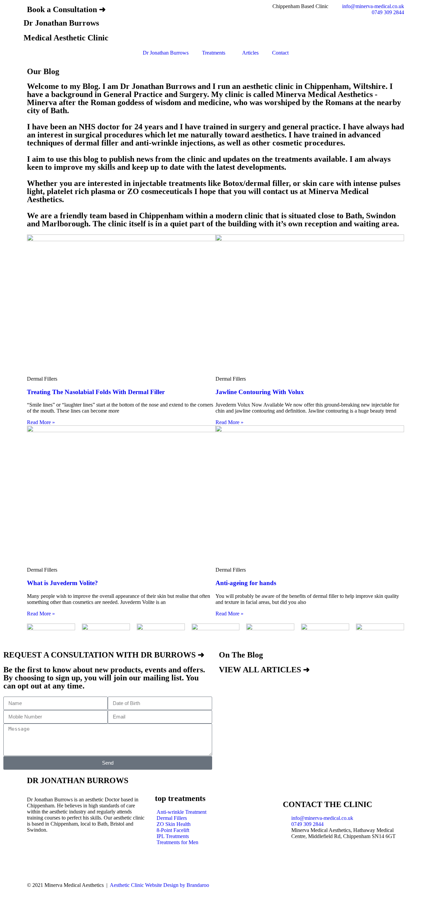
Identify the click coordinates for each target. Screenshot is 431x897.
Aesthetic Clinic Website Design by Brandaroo (159, 885)
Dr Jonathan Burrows (61, 23)
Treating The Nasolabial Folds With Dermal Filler (96, 391)
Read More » (41, 422)
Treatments (213, 53)
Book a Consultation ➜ (66, 9)
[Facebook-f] (53, 853)
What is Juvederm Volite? (62, 582)
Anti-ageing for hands (246, 582)
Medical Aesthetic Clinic (66, 37)
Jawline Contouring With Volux (260, 391)
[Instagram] (35, 853)
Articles (250, 53)
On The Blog (241, 654)
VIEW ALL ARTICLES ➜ (264, 669)
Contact (280, 53)
